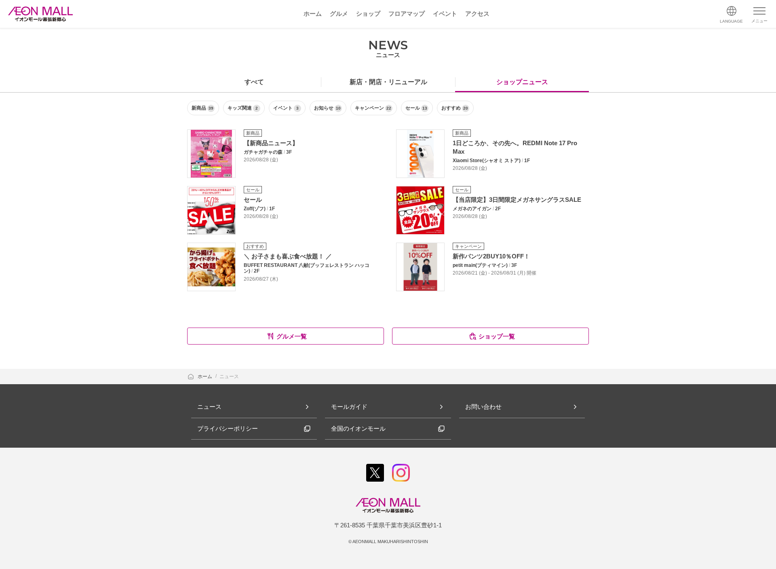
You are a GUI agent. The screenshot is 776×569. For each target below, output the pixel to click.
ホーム (205, 376)
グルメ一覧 (291, 336)
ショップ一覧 (497, 336)
